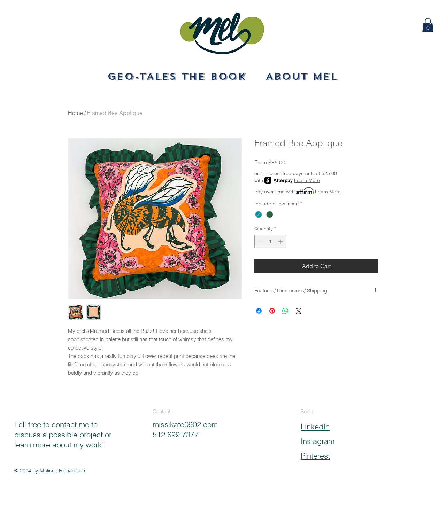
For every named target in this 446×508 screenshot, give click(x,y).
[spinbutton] (270, 241)
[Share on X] (298, 311)
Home (75, 112)
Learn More (307, 180)
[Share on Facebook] (259, 311)
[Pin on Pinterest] (272, 311)
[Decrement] (259, 241)
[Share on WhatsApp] (285, 311)
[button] (428, 25)
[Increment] (281, 241)
